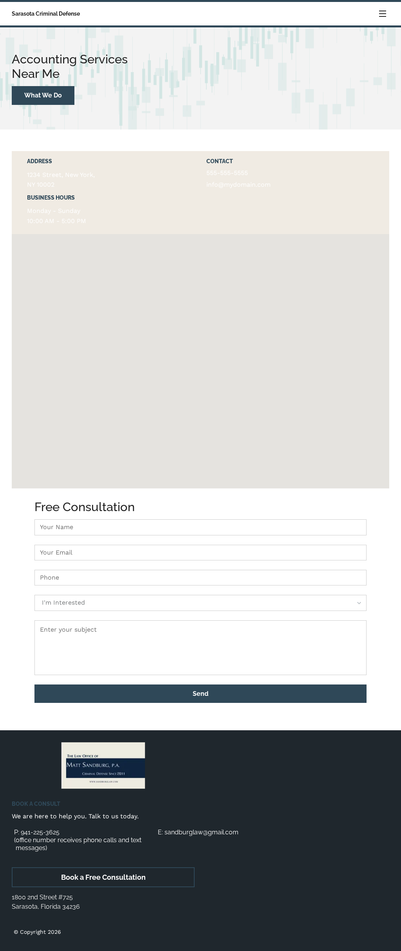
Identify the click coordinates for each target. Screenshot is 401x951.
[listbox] (200, 603)
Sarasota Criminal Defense (46, 14)
